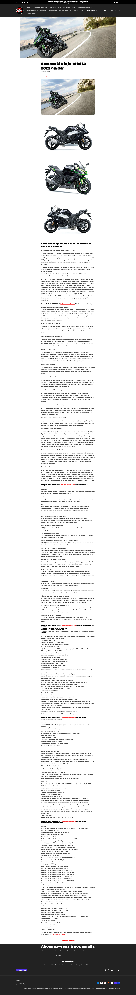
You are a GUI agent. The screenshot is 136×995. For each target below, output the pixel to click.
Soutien (61, 965)
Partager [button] (45, 76)
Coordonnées (116, 989)
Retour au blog (69, 940)
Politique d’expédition (114, 988)
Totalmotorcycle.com (67, 303)
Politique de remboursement (72, 988)
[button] (29, 7)
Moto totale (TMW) (59, 934)
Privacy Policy (75, 965)
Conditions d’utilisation (102, 988)
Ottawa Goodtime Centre (34, 988)
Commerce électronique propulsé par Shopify (51, 988)
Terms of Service (86, 965)
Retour (68, 965)
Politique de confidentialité (87, 988)
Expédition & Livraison (51, 965)
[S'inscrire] (79, 955)
